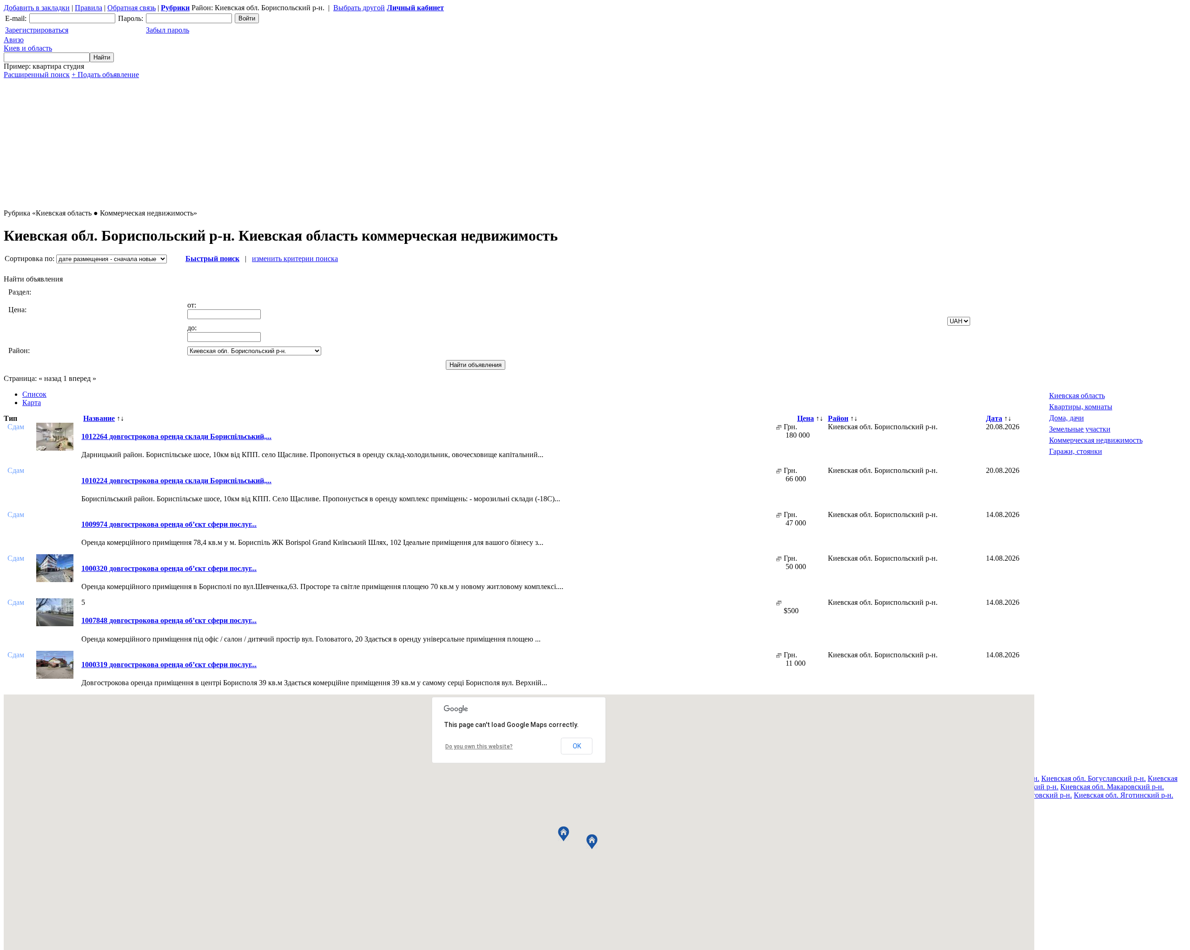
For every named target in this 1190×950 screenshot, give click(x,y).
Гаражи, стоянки (1075, 451)
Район (838, 418)
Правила (88, 8)
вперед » (82, 378)
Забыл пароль (167, 30)
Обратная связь (131, 8)
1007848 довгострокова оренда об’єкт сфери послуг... (169, 620)
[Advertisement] (283, 144)
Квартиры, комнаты (1080, 407)
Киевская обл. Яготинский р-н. (1123, 795)
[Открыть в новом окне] (778, 427)
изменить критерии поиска (295, 258)
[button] (563, 833)
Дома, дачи (1066, 418)
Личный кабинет (415, 8)
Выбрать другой (359, 8)
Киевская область (1077, 396)
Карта (31, 402)
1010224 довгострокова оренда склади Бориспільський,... (176, 481)
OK (577, 746)
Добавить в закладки (37, 8)
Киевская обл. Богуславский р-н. (1093, 778)
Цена (805, 418)
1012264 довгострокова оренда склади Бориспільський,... (176, 436)
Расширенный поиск (37, 75)
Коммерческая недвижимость (1096, 440)
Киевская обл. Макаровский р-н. (1112, 787)
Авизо (28, 44)
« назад (50, 378)
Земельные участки (1080, 429)
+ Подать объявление (105, 75)
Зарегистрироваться (36, 30)
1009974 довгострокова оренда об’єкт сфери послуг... (169, 524)
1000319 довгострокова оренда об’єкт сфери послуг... (169, 664)
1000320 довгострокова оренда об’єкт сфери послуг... (169, 568)
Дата (994, 418)
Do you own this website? (479, 746)
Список (34, 394)
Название (99, 418)
